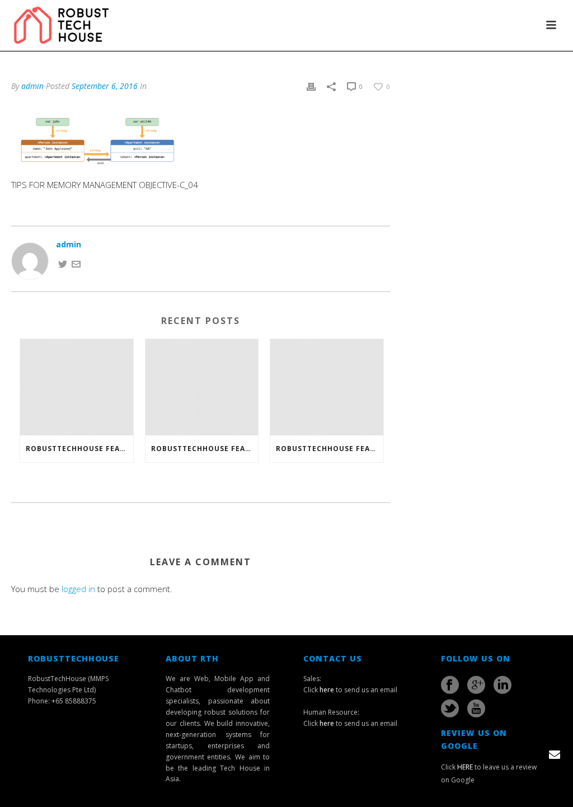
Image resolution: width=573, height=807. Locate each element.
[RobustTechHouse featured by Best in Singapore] (202, 387)
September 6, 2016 (105, 86)
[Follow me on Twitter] (62, 262)
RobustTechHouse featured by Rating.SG (329, 448)
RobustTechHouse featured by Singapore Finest (79, 448)
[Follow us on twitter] (450, 708)
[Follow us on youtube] (476, 708)
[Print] (311, 85)
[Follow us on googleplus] (476, 685)
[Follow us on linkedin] (502, 685)
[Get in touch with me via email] (76, 262)
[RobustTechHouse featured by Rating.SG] (326, 387)
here (327, 690)
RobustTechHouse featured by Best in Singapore (205, 448)
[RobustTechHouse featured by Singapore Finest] (76, 387)
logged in (78, 588)
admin (32, 86)
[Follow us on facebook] (450, 685)
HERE (465, 767)
